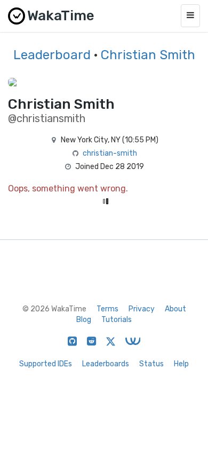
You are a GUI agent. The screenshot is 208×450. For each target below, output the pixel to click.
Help (181, 363)
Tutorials (116, 319)
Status (151, 363)
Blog (83, 319)
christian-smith (110, 153)
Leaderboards (105, 363)
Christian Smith (148, 54)
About (175, 309)
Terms (107, 309)
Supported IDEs (45, 363)
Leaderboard (52, 54)
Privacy (142, 309)
